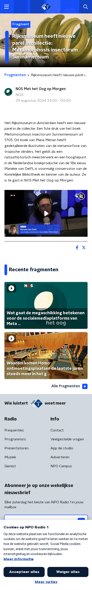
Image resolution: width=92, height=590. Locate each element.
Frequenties (14, 430)
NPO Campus (61, 466)
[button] (6, 7)
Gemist (10, 466)
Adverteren (59, 457)
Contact (57, 430)
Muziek (10, 457)
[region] (46, 213)
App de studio (61, 448)
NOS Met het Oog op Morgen (41, 89)
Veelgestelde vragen (67, 439)
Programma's (15, 439)
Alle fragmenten (65, 386)
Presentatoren (16, 448)
